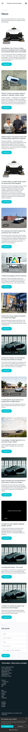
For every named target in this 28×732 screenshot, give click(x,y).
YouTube (3, 705)
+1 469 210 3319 (7, 668)
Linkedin (3, 706)
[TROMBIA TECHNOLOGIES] (14, 3)
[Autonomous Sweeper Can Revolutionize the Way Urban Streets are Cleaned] (14, 345)
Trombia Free (5, 681)
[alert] (14, 724)
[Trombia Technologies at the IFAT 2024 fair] (14, 263)
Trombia (4, 683)
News (5, 39)
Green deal (3, 691)
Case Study (14, 81)
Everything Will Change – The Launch (12, 567)
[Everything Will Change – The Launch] (14, 554)
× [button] (26, 718)
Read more (6, 64)
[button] (14, 729)
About (2, 690)
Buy (2, 686)
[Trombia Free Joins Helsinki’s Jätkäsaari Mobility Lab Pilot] (14, 511)
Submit (5, 655)
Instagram (3, 703)
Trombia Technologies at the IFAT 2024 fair (13, 276)
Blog (5, 81)
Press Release (15, 39)
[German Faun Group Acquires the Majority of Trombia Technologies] (14, 303)
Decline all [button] (20, 726)
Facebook (3, 702)
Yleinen (6, 42)
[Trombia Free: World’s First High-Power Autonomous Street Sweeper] (14, 593)
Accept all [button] (7, 726)
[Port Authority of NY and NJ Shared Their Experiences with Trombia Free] (14, 218)
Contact (3, 693)
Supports (3, 684)
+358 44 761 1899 (9, 667)
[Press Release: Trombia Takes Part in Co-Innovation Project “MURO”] (14, 427)
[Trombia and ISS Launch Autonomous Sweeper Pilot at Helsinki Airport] (14, 387)
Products (3, 680)
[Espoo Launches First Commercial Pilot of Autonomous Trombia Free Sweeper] (14, 467)
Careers (3, 694)
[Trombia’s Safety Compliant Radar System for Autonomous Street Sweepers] (14, 168)
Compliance (4, 697)
